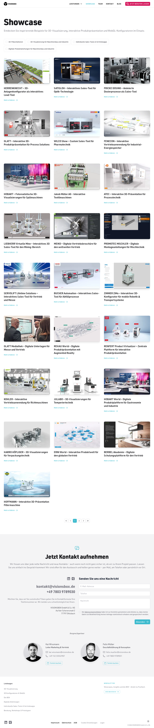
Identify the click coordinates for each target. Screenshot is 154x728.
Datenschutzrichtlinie (93, 612)
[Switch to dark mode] (148, 721)
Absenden (140, 622)
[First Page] (66, 521)
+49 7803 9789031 (114, 656)
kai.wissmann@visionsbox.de (61, 652)
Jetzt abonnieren (110, 692)
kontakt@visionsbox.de (55, 586)
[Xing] (73, 579)
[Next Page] (83, 521)
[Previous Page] (70, 521)
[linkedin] (69, 579)
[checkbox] (7, 42)
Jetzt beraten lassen (139, 4)
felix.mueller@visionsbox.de (118, 652)
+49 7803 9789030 (61, 591)
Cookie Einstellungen (89, 723)
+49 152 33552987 (57, 656)
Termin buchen (55, 663)
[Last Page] (88, 521)
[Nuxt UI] (10, 4)
